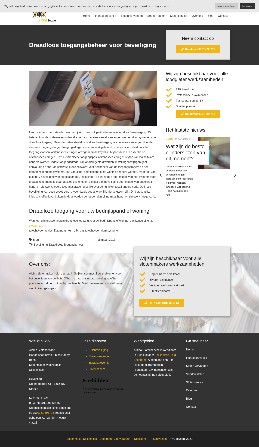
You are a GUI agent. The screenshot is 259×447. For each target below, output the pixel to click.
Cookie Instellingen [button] (226, 6)
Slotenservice (97, 369)
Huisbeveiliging (98, 350)
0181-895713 (45, 412)
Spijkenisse (162, 354)
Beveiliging (41, 244)
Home (190, 349)
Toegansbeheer (73, 244)
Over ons (191, 390)
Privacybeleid (159, 438)
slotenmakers (37, 225)
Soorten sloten (195, 374)
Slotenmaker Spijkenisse (82, 438)
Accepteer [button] (247, 6)
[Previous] (161, 175)
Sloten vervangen (99, 356)
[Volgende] (235, 175)
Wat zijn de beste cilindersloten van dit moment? (185, 152)
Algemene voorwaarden (115, 438)
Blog (36, 239)
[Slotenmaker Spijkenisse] (42, 15)
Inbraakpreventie (98, 362)
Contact (191, 406)
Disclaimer (141, 438)
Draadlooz (55, 244)
